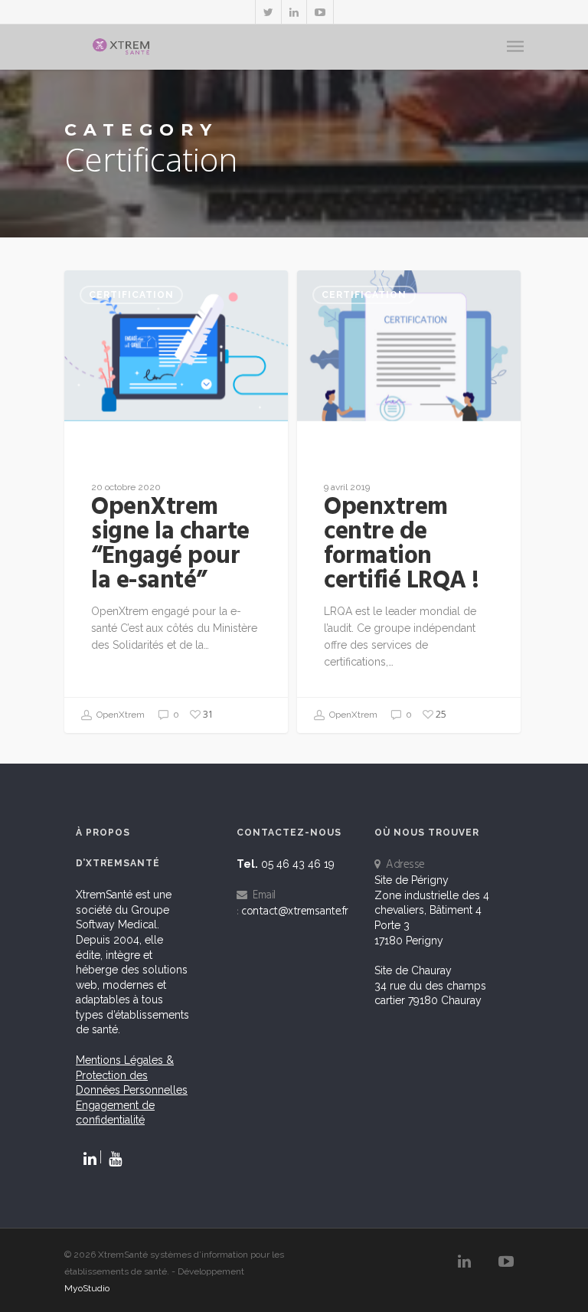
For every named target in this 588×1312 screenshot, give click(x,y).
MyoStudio (86, 1288)
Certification (131, 295)
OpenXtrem (119, 714)
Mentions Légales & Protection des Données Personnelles (132, 1075)
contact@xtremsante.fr (294, 911)
